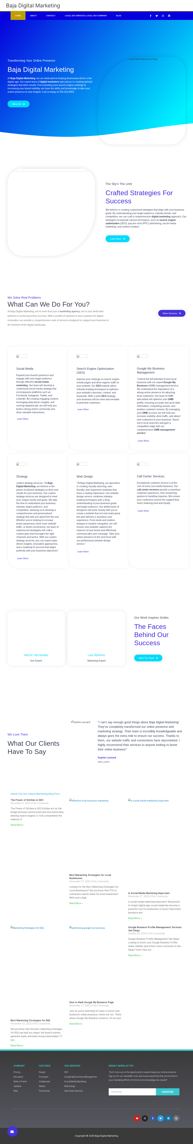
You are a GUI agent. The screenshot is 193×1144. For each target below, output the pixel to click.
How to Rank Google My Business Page (91, 1002)
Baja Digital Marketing (33, 5)
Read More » (17, 825)
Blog (118, 15)
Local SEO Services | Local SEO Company (86, 15)
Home (18, 15)
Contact (50, 15)
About (33, 15)
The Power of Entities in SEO (27, 800)
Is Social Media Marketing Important (149, 893)
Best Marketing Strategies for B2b (30, 1020)
